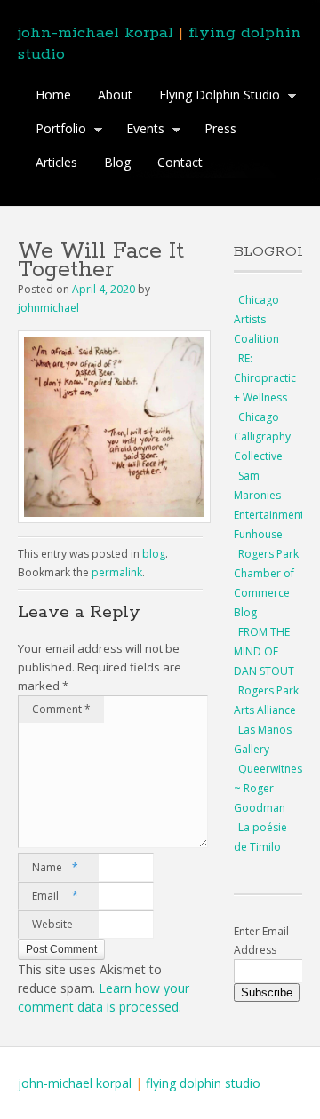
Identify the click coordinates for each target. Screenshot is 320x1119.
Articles (56, 162)
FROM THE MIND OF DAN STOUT (264, 651)
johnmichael (48, 307)
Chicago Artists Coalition (256, 319)
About (115, 94)
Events (140, 130)
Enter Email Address (261, 940)
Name (55, 867)
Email (55, 895)
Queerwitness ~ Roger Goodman (271, 788)
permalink (117, 572)
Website (52, 924)
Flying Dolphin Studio (215, 96)
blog (153, 553)
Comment (61, 709)
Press (220, 128)
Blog (117, 162)
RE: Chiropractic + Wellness (265, 378)
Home (53, 94)
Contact (180, 162)
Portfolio (56, 130)
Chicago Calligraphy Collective (262, 436)
